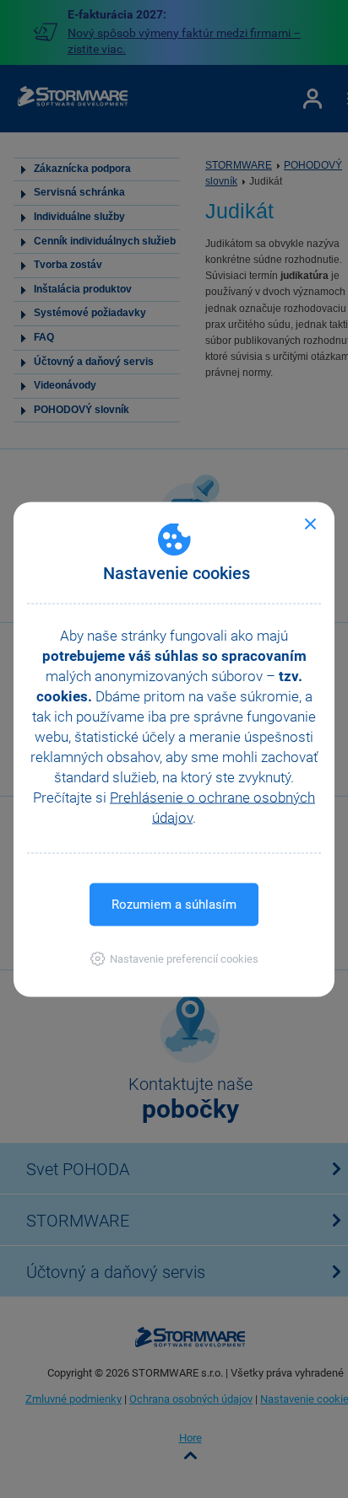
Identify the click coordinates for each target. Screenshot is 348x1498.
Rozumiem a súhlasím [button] (174, 903)
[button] (174, 958)
